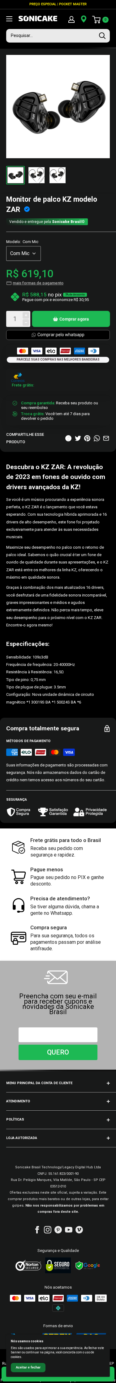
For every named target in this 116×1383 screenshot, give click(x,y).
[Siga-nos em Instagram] (47, 1229)
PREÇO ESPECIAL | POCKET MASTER (58, 4)
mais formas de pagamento (38, 283)
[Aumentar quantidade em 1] (26, 315)
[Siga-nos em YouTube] (68, 1229)
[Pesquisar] (102, 36)
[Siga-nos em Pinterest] (58, 1229)
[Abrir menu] (9, 18)
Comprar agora (74, 318)
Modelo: (22, 241)
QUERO (58, 1052)
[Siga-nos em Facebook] (37, 1229)
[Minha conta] (71, 19)
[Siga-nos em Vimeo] (79, 1229)
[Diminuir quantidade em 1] (26, 322)
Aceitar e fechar (28, 1367)
